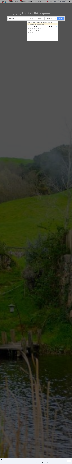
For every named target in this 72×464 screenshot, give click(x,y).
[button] (56, 26)
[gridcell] (31, 31)
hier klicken (16, 462)
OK (69, 460)
